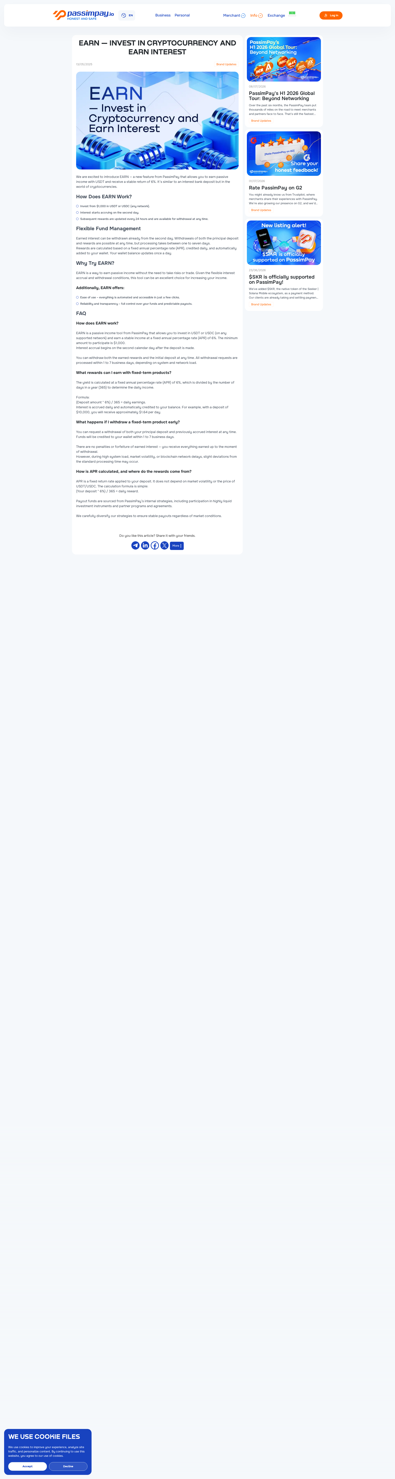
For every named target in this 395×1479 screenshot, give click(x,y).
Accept (27, 1466)
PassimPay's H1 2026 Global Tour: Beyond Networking (282, 96)
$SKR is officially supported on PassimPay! (282, 279)
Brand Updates (226, 64)
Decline (68, 1466)
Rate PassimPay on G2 (275, 187)
